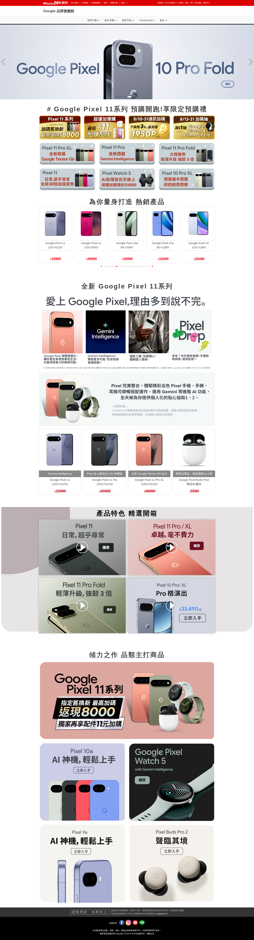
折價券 (181, 3)
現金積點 (198, 3)
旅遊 (123, 3)
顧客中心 (206, 3)
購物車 (160, 3)
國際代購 (114, 3)
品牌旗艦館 (96, 3)
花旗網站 (160, 914)
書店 (105, 3)
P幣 (191, 3)
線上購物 (74, 3)
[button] (251, 62)
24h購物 (85, 3)
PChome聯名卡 (170, 3)
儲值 (187, 3)
